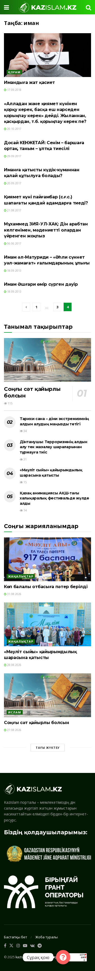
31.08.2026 (13, 594)
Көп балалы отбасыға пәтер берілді (45, 586)
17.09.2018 (13, 90)
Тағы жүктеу (48, 748)
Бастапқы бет (15, 937)
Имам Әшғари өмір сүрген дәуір (41, 284)
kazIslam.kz (24, 957)
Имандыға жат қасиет (29, 82)
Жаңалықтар (20, 576)
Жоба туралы (46, 937)
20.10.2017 (13, 129)
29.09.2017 (13, 156)
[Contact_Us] (63, 957)
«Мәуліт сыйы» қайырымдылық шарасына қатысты (51, 473)
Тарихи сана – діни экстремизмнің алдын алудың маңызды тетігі (54, 421)
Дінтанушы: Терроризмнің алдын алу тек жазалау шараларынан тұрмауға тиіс (53, 447)
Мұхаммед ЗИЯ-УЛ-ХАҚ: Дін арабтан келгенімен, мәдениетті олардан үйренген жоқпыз (46, 229)
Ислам (14, 712)
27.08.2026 (13, 730)
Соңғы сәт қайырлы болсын (36, 722)
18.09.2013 (13, 270)
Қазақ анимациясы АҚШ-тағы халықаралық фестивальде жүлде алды (54, 498)
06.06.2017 (13, 243)
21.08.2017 (13, 210)
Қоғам (14, 72)
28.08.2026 (13, 665)
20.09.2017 (13, 183)
